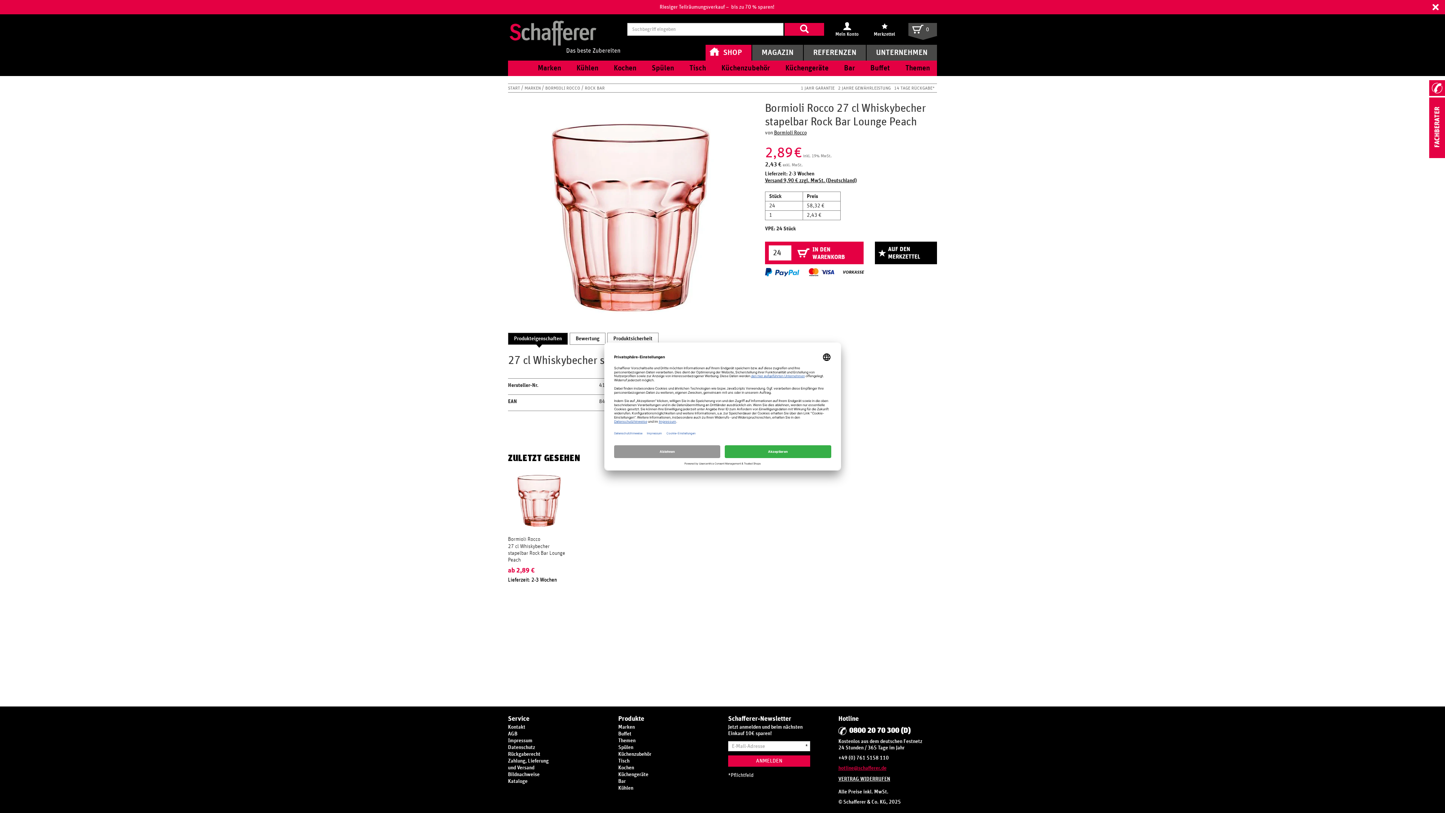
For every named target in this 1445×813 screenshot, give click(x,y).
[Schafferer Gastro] (565, 29)
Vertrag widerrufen (864, 779)
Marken (533, 88)
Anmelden (769, 761)
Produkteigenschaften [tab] (538, 338)
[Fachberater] (1437, 156)
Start (514, 88)
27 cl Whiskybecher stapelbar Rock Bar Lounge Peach (536, 553)
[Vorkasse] (853, 272)
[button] (1436, 7)
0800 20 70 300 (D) (880, 730)
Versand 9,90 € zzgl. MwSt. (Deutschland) (811, 180)
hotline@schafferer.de (862, 768)
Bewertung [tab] (587, 338)
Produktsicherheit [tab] (633, 338)
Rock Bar (595, 88)
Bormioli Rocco (563, 88)
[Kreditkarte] (821, 272)
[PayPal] (782, 272)
